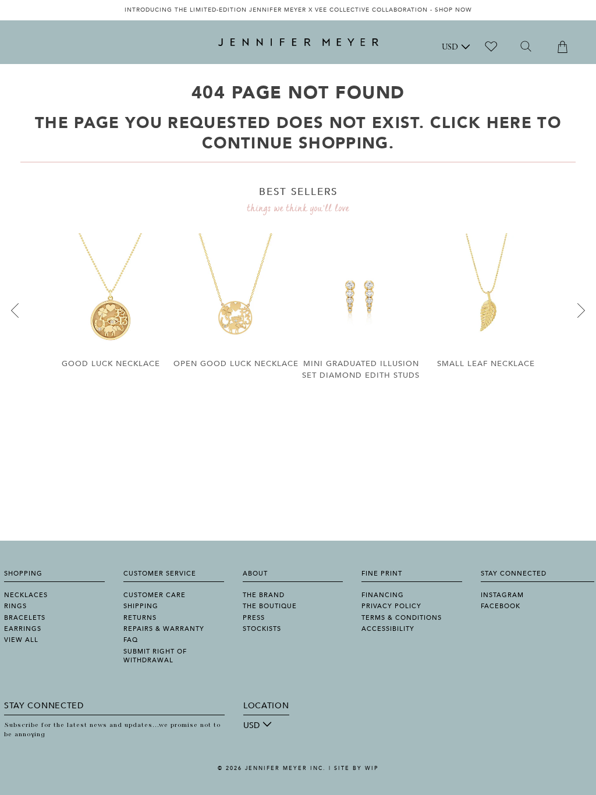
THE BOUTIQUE (270, 606)
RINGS (15, 606)
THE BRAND (264, 595)
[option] (298, 10)
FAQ (130, 640)
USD (450, 48)
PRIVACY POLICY (391, 606)
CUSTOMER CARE (154, 595)
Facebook (500, 606)
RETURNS (140, 617)
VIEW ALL (21, 640)
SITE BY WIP (356, 768)
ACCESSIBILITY (387, 628)
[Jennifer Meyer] (298, 42)
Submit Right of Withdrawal (155, 656)
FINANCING (382, 595)
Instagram (502, 595)
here (509, 123)
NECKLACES (26, 595)
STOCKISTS (262, 628)
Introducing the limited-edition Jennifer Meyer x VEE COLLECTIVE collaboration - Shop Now (298, 10)
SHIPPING (140, 606)
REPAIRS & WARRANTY (163, 628)
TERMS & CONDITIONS (401, 617)
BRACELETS (24, 617)
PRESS (254, 617)
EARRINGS (22, 628)
